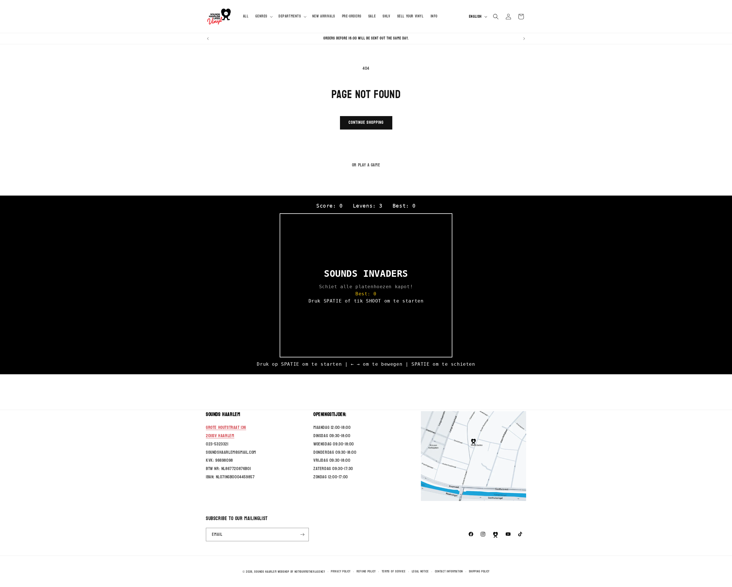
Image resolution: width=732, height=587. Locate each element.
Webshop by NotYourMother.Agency (301, 571)
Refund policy (366, 571)
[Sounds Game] (495, 534)
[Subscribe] (302, 534)
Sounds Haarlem (265, 571)
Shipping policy (479, 571)
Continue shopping (366, 122)
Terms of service (394, 571)
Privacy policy (341, 571)
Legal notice (420, 571)
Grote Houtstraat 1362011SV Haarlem (226, 431)
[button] (263, 16)
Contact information (449, 571)
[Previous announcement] (208, 38)
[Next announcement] (524, 38)
